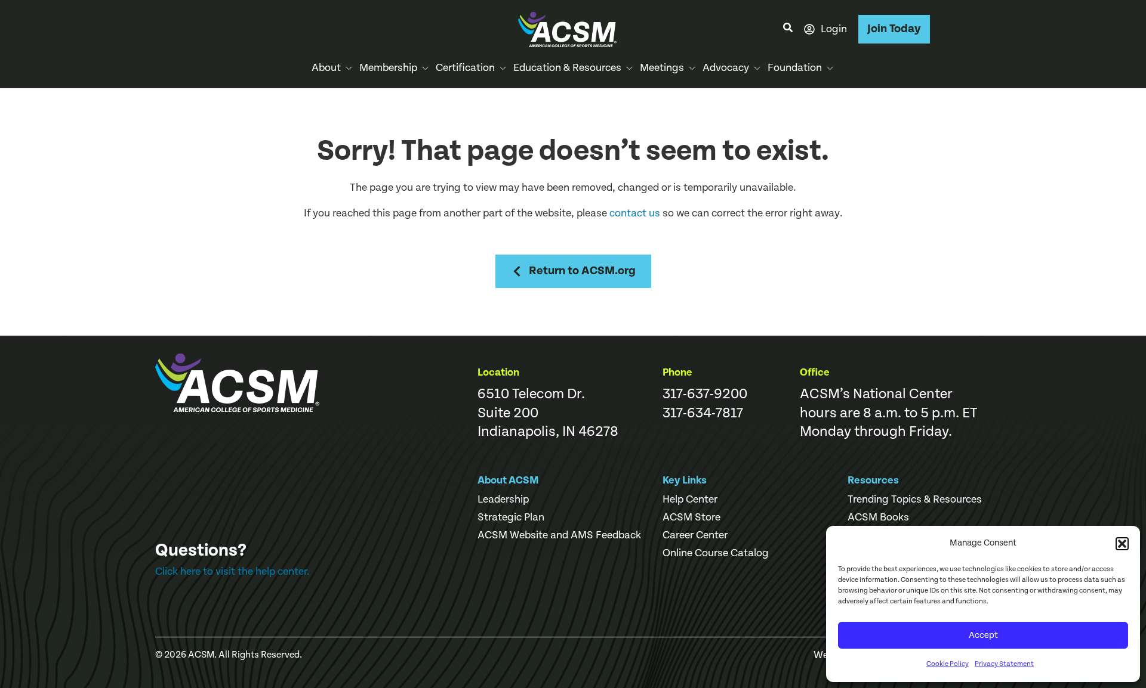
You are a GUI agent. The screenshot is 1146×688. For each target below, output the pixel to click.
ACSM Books (878, 517)
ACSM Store (691, 517)
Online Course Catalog (716, 553)
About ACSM (508, 480)
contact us (634, 213)
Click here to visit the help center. (232, 571)
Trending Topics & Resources (915, 500)
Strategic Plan (511, 517)
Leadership (503, 500)
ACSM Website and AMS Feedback (559, 535)
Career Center (695, 535)
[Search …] (788, 29)
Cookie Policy (947, 664)
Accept (983, 635)
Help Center (690, 500)
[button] (1122, 544)
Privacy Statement (1004, 664)
